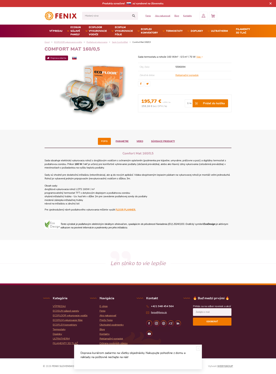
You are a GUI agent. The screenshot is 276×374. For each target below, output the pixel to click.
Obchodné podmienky (112, 325)
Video (140, 141)
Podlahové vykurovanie (97, 42)
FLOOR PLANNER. (126, 209)
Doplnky (197, 31)
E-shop (104, 306)
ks (191, 103)
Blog (176, 15)
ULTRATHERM (219, 31)
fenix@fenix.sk (159, 312)
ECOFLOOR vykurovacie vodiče (98, 31)
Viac (198, 56)
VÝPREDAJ (55, 31)
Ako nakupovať (162, 15)
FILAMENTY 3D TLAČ (243, 31)
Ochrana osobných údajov (114, 343)
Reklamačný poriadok (187, 75)
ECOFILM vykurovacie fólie (124, 31)
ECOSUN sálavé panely (75, 31)
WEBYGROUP (225, 366)
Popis (104, 141)
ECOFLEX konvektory (149, 31)
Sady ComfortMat (120, 42)
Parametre (122, 141)
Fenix (148, 15)
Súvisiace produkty (163, 141)
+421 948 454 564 (162, 306)
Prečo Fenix (106, 320)
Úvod (47, 42)
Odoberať (212, 321)
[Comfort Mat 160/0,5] (91, 89)
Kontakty (187, 15)
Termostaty (174, 31)
